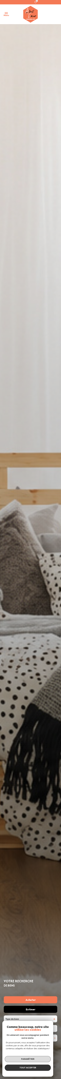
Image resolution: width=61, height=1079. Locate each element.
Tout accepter (28, 1067)
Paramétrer (27, 1059)
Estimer (30, 1009)
